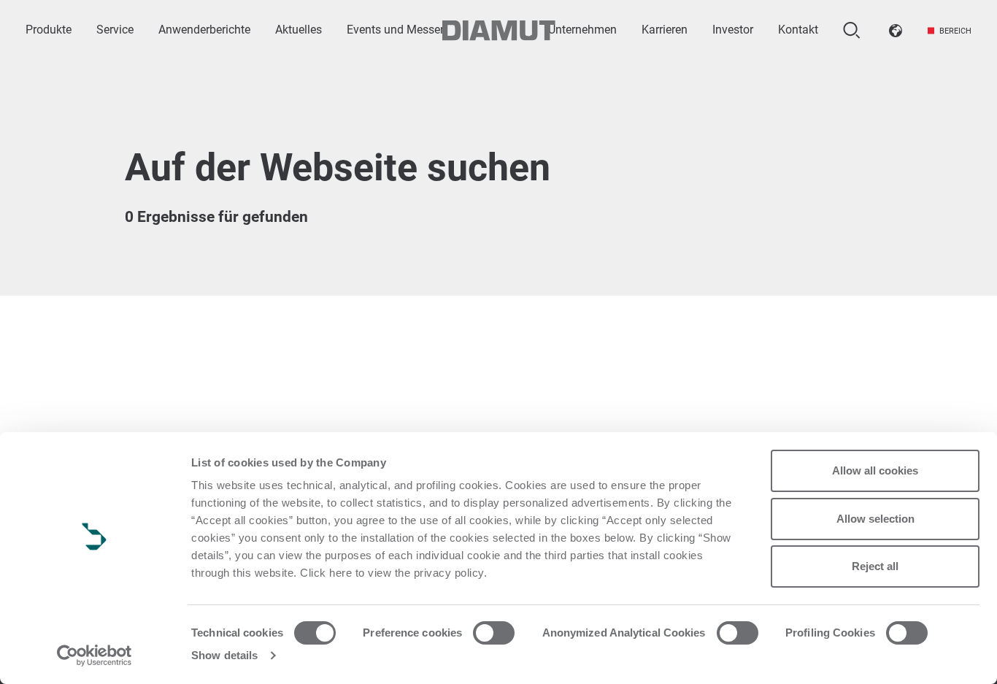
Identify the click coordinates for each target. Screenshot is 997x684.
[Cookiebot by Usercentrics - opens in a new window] (94, 655)
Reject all (875, 566)
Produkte (49, 29)
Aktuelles (298, 29)
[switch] (494, 633)
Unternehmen (582, 29)
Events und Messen (397, 29)
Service (115, 29)
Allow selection (875, 518)
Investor (732, 29)
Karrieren (665, 29)
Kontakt (798, 29)
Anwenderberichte (204, 29)
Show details (224, 655)
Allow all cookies (875, 470)
